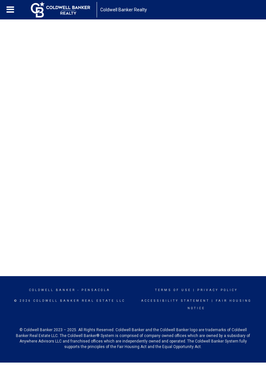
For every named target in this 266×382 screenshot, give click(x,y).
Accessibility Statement (175, 300)
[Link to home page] (64, 9)
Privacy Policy (217, 290)
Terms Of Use (173, 290)
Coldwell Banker (52, 290)
